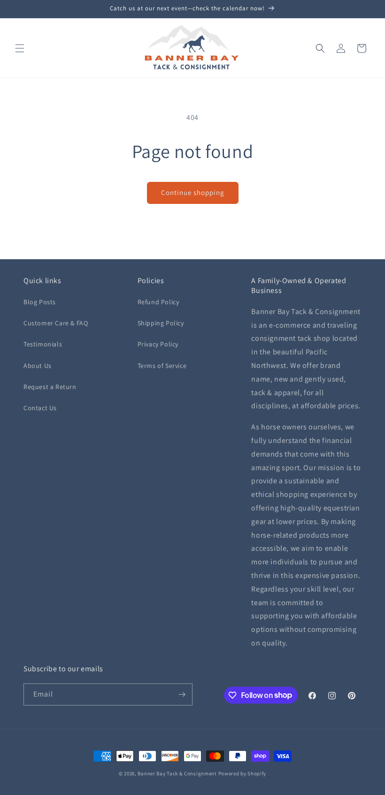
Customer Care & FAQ (55, 323)
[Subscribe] (181, 694)
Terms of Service (162, 365)
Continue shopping (192, 192)
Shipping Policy (161, 323)
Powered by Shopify (242, 773)
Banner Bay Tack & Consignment (177, 773)
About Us (37, 365)
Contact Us (40, 408)
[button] (19, 48)
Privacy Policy (158, 344)
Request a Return (50, 386)
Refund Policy (158, 302)
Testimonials (42, 344)
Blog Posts (39, 302)
